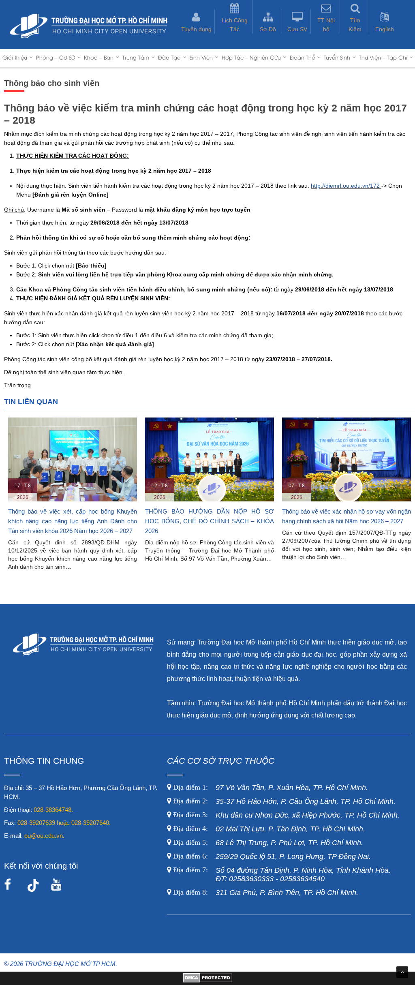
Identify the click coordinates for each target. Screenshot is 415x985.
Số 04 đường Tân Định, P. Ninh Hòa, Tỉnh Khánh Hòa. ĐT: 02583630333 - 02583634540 (281, 874)
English (384, 29)
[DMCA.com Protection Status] (207, 980)
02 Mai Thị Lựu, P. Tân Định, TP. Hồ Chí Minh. (268, 829)
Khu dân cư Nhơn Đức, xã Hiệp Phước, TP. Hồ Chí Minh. (285, 815)
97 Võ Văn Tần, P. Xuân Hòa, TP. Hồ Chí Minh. (269, 788)
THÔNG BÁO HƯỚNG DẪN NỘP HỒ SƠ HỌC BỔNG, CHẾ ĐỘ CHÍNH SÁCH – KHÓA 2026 (209, 521)
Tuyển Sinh (337, 57)
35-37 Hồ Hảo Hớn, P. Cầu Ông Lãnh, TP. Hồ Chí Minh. (283, 801)
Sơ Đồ (268, 29)
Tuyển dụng (196, 29)
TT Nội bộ (326, 24)
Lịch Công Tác (235, 24)
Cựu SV (297, 29)
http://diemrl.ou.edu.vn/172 (345, 185)
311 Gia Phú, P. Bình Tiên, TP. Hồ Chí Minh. (265, 893)
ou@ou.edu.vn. (44, 835)
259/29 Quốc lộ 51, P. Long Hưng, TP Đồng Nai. (272, 856)
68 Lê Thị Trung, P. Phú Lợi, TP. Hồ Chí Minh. (267, 843)
